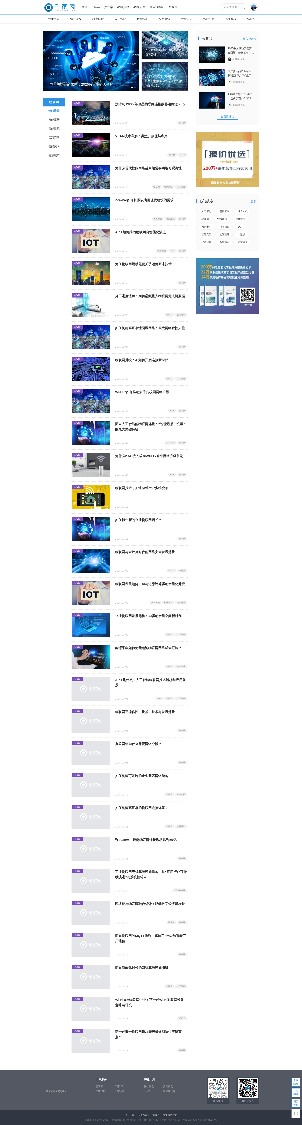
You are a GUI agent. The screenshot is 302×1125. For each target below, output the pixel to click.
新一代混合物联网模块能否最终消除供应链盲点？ (148, 1034)
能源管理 (181, 666)
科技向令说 (238, 59)
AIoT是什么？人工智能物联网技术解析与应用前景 (150, 682)
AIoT (172, 250)
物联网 (77, 103)
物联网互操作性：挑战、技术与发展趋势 (145, 712)
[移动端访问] (296, 1113)
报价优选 (149, 1086)
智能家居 (53, 18)
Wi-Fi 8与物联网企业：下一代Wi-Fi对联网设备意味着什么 (149, 1002)
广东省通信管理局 (166, 1120)
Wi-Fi (172, 410)
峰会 (97, 7)
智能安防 (206, 234)
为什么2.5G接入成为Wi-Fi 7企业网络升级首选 (149, 456)
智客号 (250, 18)
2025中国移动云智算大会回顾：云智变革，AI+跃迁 (241, 51)
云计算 (182, 570)
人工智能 (120, 18)
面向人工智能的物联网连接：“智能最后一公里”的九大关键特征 (150, 426)
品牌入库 (139, 7)
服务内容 (142, 1115)
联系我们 (155, 1115)
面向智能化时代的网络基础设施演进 (141, 968)
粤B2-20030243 (189, 1120)
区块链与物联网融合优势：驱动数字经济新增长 (150, 904)
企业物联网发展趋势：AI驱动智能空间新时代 (148, 616)
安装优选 (168, 1086)
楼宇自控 (98, 18)
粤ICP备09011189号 (207, 1120)
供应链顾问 (156, 7)
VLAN (182, 154)
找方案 (108, 7)
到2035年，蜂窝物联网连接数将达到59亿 (146, 840)
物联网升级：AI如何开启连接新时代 (141, 360)
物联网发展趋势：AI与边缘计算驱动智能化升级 (150, 584)
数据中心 (206, 226)
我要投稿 (295, 1103)
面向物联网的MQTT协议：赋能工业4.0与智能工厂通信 (150, 938)
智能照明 (208, 18)
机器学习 (168, 602)
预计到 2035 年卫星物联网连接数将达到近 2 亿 (150, 104)
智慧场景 (243, 242)
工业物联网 (180, 890)
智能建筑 (170, 218)
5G (239, 226)
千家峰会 (295, 1082)
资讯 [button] (84, 7)
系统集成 (230, 18)
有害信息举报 (170, 1115)
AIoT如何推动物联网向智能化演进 (140, 232)
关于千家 (129, 1115)
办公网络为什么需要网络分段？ (138, 744)
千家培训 (120, 1086)
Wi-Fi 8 (182, 1018)
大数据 (241, 234)
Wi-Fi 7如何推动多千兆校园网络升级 (142, 392)
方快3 (147, 1091)
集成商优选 (169, 1091)
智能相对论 (238, 82)
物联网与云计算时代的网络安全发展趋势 (145, 552)
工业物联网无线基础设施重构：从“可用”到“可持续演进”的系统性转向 (151, 874)
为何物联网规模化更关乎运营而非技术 (143, 264)
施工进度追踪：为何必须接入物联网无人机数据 (150, 296)
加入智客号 (249, 38)
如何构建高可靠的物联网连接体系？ (141, 808)
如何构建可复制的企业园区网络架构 (141, 776)
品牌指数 (123, 7)
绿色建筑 (164, 18)
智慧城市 (142, 18)
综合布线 (75, 18)
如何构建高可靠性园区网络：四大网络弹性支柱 (150, 328)
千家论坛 (120, 1091)
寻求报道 (295, 1093)
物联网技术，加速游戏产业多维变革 (141, 488)
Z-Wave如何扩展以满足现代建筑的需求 (144, 200)
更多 (253, 201)
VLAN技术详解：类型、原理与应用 (141, 136)
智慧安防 (186, 18)
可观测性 (168, 186)
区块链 (171, 922)
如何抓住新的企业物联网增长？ (138, 520)
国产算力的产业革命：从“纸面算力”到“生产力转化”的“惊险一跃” (241, 74)
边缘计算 (181, 602)
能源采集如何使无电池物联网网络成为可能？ (148, 648)
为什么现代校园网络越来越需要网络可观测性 (148, 168)
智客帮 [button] (172, 7)
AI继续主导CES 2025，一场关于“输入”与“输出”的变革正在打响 (241, 97)
